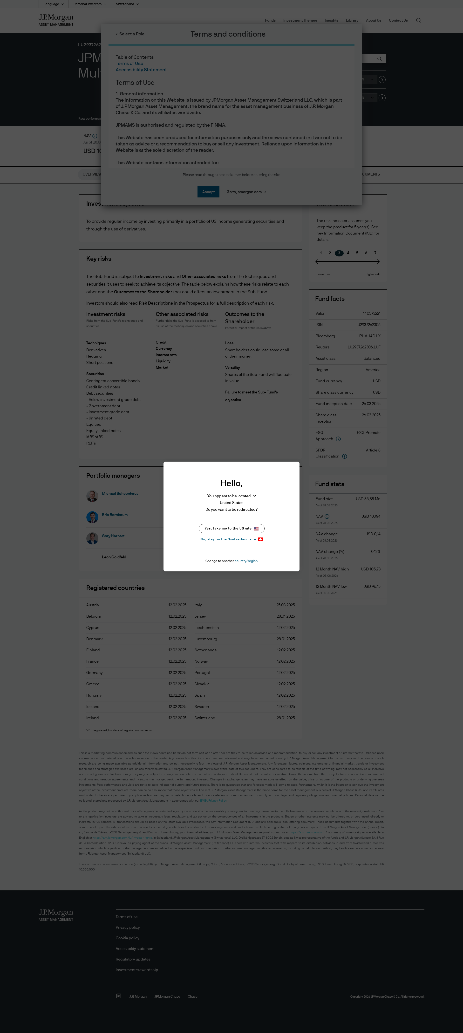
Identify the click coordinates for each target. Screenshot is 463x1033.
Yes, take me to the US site (228, 528)
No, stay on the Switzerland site (228, 539)
